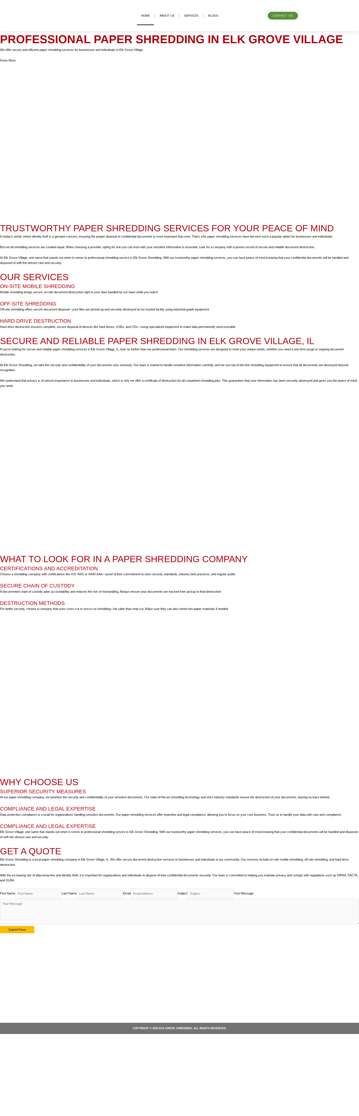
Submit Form (17, 929)
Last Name (69, 893)
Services (191, 15)
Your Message (243, 893)
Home (145, 15)
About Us (167, 15)
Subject (182, 893)
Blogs (213, 15)
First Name (7, 893)
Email (127, 893)
